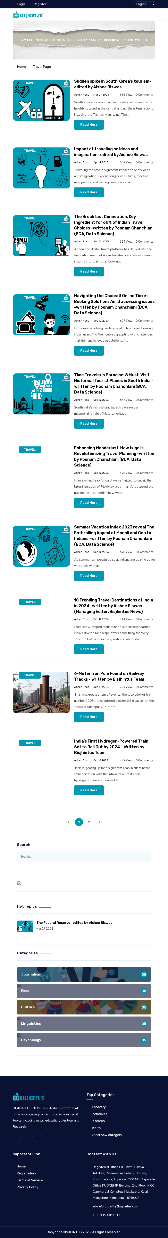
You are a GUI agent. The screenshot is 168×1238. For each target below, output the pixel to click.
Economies (99, 1114)
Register (40, 4)
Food (83, 991)
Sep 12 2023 (101, 241)
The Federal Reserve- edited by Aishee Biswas (74, 923)
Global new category (106, 1135)
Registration (26, 1173)
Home (21, 67)
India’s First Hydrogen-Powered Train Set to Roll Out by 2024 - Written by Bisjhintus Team (111, 747)
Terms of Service (30, 1180)
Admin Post (81, 94)
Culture (83, 1007)
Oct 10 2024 (100, 760)
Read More (89, 125)
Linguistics (83, 1023)
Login (21, 4)
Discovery (98, 1107)
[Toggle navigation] (153, 14)
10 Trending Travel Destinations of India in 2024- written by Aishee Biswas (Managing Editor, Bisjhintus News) (113, 606)
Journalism (83, 974)
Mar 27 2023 (101, 94)
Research (98, 1121)
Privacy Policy (27, 1187)
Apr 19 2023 (100, 162)
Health (96, 1128)
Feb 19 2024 (101, 619)
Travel (30, 83)
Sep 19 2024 (101, 686)
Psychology (83, 1040)
